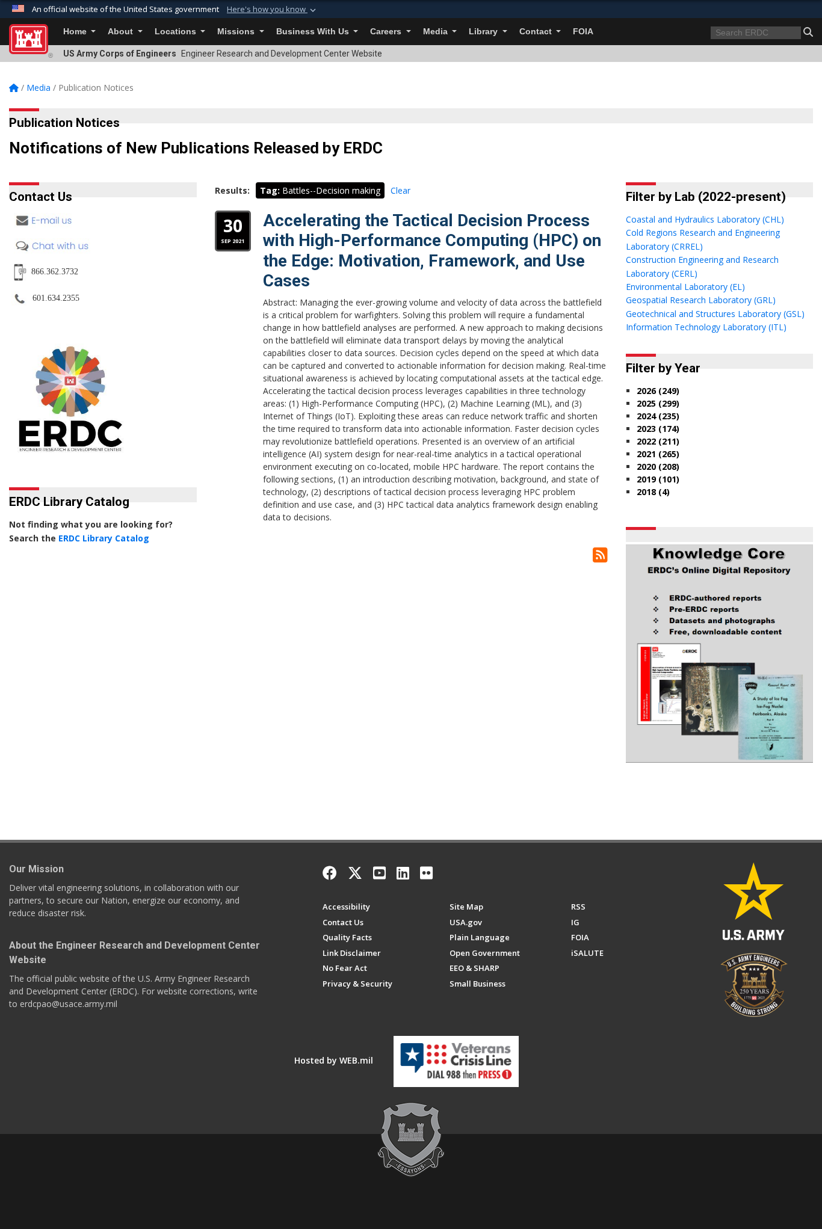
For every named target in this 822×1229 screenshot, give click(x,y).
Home (76, 31)
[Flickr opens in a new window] (426, 873)
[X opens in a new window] (355, 873)
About (121, 31)
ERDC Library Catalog (103, 538)
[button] (272, 10)
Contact (536, 31)
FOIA (583, 31)
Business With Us (313, 31)
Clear (400, 190)
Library (484, 31)
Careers (387, 31)
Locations (177, 31)
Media (436, 31)
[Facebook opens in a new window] (330, 873)
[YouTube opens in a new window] (379, 873)
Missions (237, 31)
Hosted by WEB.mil (333, 1060)
